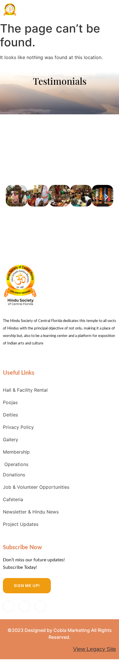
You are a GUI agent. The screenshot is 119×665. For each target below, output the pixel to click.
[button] (12, 196)
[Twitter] (24, 606)
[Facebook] (8, 606)
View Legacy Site (94, 649)
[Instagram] (40, 606)
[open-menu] (108, 9)
